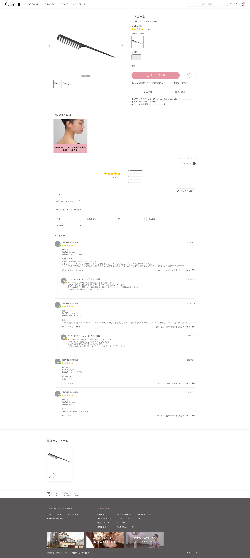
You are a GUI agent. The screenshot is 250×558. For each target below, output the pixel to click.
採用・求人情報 (123, 514)
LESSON (121, 522)
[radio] (136, 170)
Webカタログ (143, 514)
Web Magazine (124, 527)
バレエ (55, 493)
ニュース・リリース (124, 518)
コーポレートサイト (104, 518)
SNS (140, 518)
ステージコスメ (65, 493)
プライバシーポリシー (63, 553)
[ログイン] (237, 4)
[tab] (185, 190)
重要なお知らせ (103, 522)
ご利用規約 (50, 553)
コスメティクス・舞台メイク (62, 495)
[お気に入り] (232, 4)
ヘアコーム (53, 473)
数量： (134, 66)
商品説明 (148, 92)
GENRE (64, 4)
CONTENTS (80, 4)
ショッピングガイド (54, 514)
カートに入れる (158, 75)
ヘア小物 (76, 493)
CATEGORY (33, 4)
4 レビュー (149, 29)
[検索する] (190, 4)
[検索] (226, 4)
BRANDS (50, 4)
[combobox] (69, 219)
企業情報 (100, 527)
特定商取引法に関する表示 (80, 553)
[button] (50, 46)
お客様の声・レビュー (55, 518)
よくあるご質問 (72, 514)
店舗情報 (100, 514)
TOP (48, 493)
